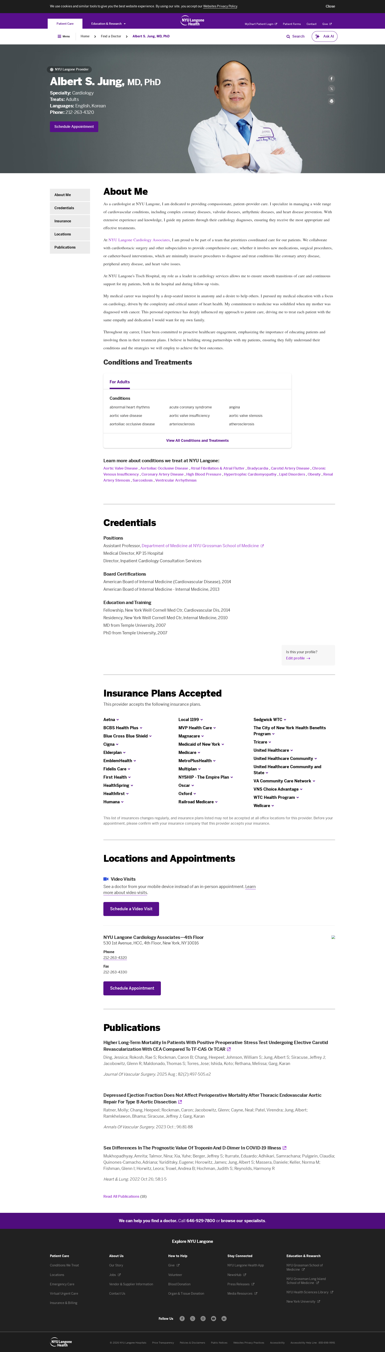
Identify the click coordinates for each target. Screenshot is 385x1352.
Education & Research (106, 23)
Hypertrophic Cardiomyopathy (250, 474)
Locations (62, 234)
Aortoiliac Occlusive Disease (164, 468)
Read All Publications (125, 1196)
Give (325, 24)
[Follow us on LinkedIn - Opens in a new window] (224, 1318)
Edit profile (295, 658)
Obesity (314, 474)
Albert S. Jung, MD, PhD (151, 36)
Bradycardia (257, 468)
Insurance (62, 221)
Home (85, 36)
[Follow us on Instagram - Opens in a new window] (203, 1318)
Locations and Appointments (169, 858)
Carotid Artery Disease (290, 468)
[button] (330, 6)
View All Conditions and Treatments (197, 440)
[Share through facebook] (331, 78)
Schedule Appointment (74, 127)
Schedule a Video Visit (131, 908)
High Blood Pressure (203, 474)
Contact (312, 24)
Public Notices (219, 1342)
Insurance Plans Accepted (162, 693)
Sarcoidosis (143, 480)
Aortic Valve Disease (120, 468)
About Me (62, 195)
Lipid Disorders (292, 474)
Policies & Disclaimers (192, 1342)
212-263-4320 (80, 112)
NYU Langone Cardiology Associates (139, 239)
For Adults (120, 382)
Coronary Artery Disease (162, 474)
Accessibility (277, 1342)
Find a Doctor (111, 36)
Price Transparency (163, 1342)
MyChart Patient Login (259, 24)
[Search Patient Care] (288, 36)
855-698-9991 (327, 1342)
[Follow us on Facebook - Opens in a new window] (182, 1318)
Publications (65, 247)
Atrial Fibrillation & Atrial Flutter (218, 468)
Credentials (64, 208)
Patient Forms (292, 24)
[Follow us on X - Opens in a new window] (192, 1318)
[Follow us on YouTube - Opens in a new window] (213, 1318)
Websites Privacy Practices (248, 1342)
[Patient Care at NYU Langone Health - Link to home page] (192, 20)
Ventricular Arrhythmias (176, 480)
